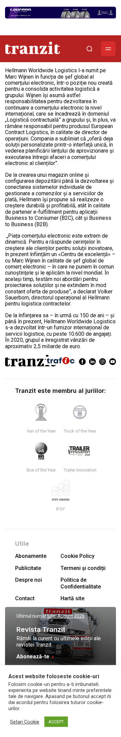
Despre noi (28, 580)
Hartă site (72, 598)
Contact (25, 598)
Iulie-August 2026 (66, 616)
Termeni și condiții (83, 568)
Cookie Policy (77, 556)
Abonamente (30, 556)
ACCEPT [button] (56, 721)
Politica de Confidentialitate (81, 583)
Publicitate (28, 568)
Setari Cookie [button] (24, 722)
